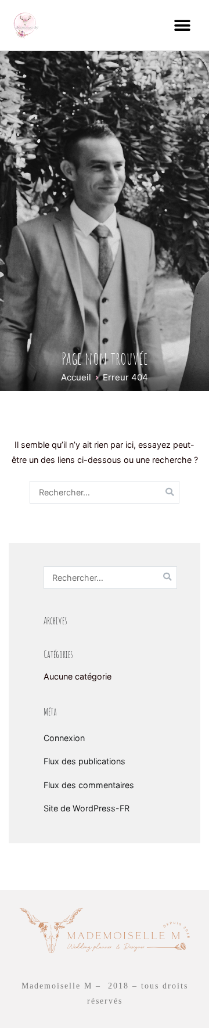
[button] (183, 25)
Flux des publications (84, 761)
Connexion (64, 738)
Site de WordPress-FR (86, 808)
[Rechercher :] (104, 492)
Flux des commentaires (89, 785)
